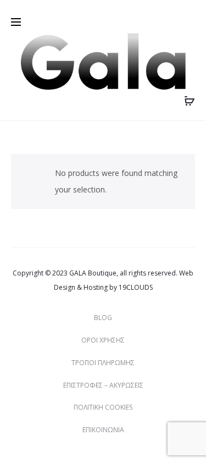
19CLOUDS (136, 287)
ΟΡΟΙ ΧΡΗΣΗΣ (103, 340)
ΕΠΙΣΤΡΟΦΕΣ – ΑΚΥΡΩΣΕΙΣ (103, 385)
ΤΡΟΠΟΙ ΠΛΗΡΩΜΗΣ (103, 362)
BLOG (103, 317)
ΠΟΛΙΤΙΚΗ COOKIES (103, 407)
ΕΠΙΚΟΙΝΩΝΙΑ (103, 429)
